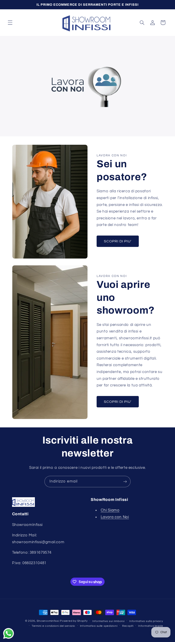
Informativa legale (150, 626)
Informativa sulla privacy (146, 621)
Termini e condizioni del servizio (53, 626)
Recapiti (128, 626)
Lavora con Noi (115, 517)
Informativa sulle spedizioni (99, 626)
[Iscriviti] (125, 481)
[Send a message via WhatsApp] (8, 633)
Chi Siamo (110, 510)
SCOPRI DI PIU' (118, 241)
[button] (10, 22)
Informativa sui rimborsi (108, 621)
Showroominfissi (48, 621)
